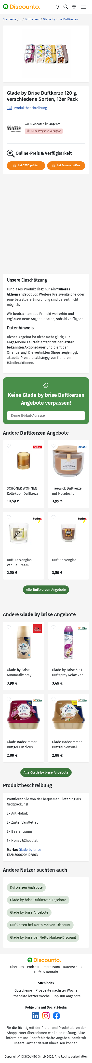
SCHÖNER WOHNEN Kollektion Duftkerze (23, 491)
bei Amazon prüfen (68, 165)
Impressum (51, 967)
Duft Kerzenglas (64, 560)
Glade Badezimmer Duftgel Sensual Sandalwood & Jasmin (67, 745)
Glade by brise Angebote (29, 912)
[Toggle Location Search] (74, 7)
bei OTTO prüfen (27, 165)
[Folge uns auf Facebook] (56, 1015)
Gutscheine (23, 990)
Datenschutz (72, 967)
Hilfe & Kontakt (46, 972)
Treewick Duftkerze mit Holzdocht (67, 491)
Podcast (33, 967)
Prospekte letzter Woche (31, 996)
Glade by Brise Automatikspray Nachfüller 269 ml (20, 673)
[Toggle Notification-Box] (57, 7)
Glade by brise (30, 850)
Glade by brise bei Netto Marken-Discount (43, 937)
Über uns (17, 967)
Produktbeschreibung (30, 108)
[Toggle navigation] (83, 6)
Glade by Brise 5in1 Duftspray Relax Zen (67, 672)
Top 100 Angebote (67, 996)
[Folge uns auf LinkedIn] (35, 1015)
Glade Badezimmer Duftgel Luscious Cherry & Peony (22, 745)
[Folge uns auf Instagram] (46, 1015)
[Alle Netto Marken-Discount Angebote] (14, 129)
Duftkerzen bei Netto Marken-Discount (40, 925)
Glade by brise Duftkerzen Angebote (38, 900)
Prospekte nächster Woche (57, 990)
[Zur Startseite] (24, 7)
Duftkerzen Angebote (26, 887)
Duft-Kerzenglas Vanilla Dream (19, 562)
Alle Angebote (46, 590)
